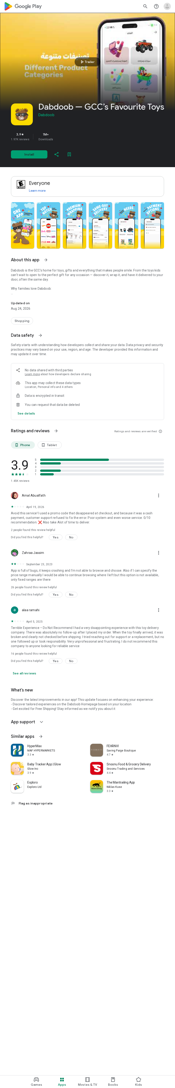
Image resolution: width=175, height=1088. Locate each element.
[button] (22, 225)
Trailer (87, 62)
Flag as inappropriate (32, 803)
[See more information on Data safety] (40, 335)
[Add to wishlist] (69, 154)
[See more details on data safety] (26, 413)
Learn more (37, 190)
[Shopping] (22, 320)
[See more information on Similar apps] (40, 736)
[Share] (56, 154)
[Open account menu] (167, 6)
